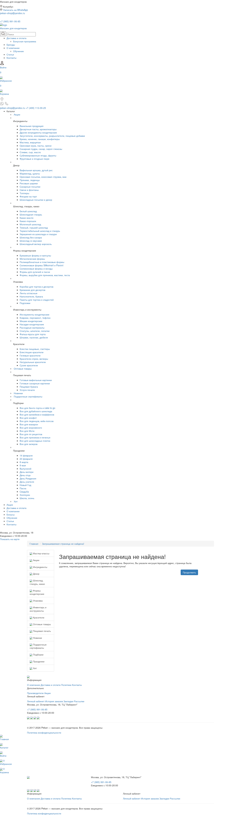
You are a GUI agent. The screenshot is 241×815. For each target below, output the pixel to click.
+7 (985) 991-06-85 (10, 21)
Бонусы (11, 514)
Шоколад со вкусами (31, 240)
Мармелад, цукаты (30, 173)
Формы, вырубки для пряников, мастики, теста (45, 275)
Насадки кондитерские (32, 324)
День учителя (27, 481)
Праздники (38, 661)
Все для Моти (27, 431)
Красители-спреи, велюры (34, 358)
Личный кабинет (35, 701)
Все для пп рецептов (31, 434)
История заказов (54, 701)
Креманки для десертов (32, 290)
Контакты (11, 57)
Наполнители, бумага (31, 296)
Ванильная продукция (31, 126)
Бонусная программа (24, 41)
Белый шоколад (28, 211)
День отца (25, 475)
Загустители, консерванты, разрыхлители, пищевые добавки (52, 135)
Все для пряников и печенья (35, 437)
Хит (16, 501)
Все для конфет (28, 417)
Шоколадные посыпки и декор (36, 199)
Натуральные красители (33, 362)
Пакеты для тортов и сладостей (37, 299)
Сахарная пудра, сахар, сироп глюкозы (41, 149)
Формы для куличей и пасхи (35, 271)
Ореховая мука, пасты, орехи (35, 145)
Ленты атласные (28, 293)
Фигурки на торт (28, 196)
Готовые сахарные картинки (35, 383)
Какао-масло (26, 217)
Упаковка (37, 600)
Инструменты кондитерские (34, 314)
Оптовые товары (23, 368)
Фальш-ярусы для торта (33, 334)
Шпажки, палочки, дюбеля (34, 337)
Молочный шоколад (30, 224)
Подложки (25, 303)
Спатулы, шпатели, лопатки (35, 330)
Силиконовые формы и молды (36, 268)
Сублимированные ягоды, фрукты (38, 155)
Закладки (68, 701)
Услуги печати (27, 390)
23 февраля (26, 458)
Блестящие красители (31, 352)
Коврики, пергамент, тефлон (35, 317)
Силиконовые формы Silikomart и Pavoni (41, 265)
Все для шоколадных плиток (35, 440)
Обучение (18, 51)
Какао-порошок (28, 221)
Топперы (24, 193)
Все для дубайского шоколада (36, 411)
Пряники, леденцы (30, 180)
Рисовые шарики (29, 183)
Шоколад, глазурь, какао (37, 582)
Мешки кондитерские (31, 321)
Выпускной (25, 468)
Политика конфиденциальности (44, 732)
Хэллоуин (25, 494)
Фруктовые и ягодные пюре (34, 158)
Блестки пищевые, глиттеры (35, 349)
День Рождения (28, 478)
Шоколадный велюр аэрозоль (36, 244)
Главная (34, 543)
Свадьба (24, 491)
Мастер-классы (40, 553)
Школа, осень (27, 498)
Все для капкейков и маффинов (37, 414)
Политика (66, 684)
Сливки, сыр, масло (30, 152)
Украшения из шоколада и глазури (38, 234)
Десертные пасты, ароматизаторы (38, 129)
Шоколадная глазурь (31, 214)
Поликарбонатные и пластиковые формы (42, 262)
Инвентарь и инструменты (38, 609)
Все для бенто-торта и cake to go (37, 408)
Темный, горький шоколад (34, 227)
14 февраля (26, 455)
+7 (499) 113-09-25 (36, 108)
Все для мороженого (31, 427)
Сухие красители (29, 365)
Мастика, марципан (30, 142)
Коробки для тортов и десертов (36, 286)
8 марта (24, 462)
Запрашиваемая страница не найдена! (63, 543)
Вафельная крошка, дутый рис (36, 170)
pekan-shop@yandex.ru (12, 13)
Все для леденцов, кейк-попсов (36, 421)
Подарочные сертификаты (28, 396)
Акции (17, 114)
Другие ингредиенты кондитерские (38, 132)
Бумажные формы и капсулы (35, 255)
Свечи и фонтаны (29, 189)
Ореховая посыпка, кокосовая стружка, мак (43, 176)
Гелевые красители (30, 355)
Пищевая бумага (29, 386)
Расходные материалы (32, 327)
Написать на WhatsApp (15, 9)
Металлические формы (32, 258)
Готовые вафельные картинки (36, 380)
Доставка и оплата (16, 38)
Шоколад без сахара (31, 237)
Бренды (11, 44)
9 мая (23, 465)
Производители (35, 693)
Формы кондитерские (37, 592)
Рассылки (79, 701)
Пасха (23, 488)
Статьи (10, 54)
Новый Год (25, 485)
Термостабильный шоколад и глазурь (40, 230)
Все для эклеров (28, 444)
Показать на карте (10, 539)
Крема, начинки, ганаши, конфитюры (40, 139)
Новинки (18, 393)
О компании (13, 48)
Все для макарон (29, 424)
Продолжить (189, 572)
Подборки (37, 654)
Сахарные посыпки (30, 186)
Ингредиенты (39, 567)
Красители (38, 617)
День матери (26, 471)
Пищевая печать (41, 631)
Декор (35, 573)
